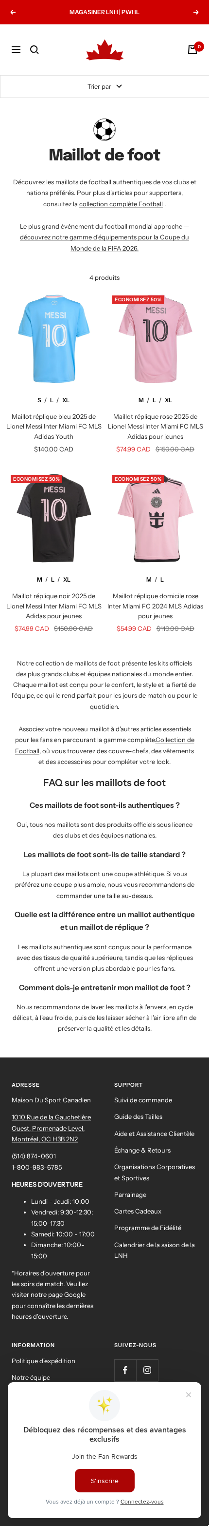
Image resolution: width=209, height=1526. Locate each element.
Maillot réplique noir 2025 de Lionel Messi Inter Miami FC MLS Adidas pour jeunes (54, 606)
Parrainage (130, 1194)
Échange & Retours (142, 1150)
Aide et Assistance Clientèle (154, 1133)
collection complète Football (121, 204)
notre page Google (58, 1294)
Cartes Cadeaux (137, 1211)
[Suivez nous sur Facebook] (125, 1370)
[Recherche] (34, 49)
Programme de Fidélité (147, 1228)
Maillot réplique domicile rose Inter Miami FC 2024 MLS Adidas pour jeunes (155, 606)
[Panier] (192, 49)
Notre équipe (31, 1377)
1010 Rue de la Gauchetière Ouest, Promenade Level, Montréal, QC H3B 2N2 (51, 1128)
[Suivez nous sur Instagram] (147, 1370)
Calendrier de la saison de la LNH (154, 1250)
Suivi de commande (143, 1100)
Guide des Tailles (138, 1116)
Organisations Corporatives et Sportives (154, 1172)
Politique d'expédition (43, 1361)
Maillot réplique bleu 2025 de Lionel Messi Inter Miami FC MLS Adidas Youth (54, 426)
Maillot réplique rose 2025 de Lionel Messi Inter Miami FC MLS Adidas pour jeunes (155, 426)
